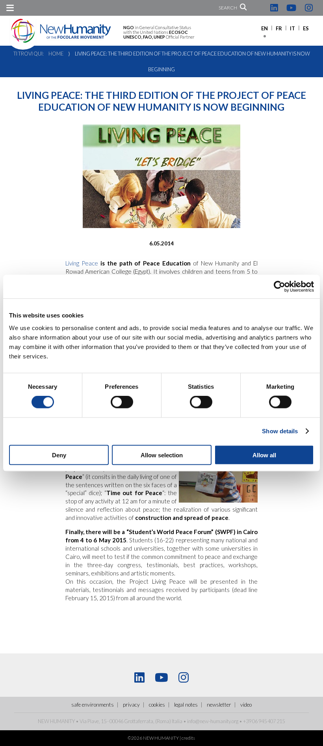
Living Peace (81, 263)
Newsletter (219, 704)
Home (55, 53)
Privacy (131, 704)
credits (188, 737)
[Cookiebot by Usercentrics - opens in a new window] (279, 287)
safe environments (92, 704)
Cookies (157, 704)
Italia (177, 721)
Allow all (264, 454)
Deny (59, 454)
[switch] (122, 402)
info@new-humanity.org (212, 721)
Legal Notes (186, 704)
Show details (280, 431)
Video (246, 704)
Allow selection (162, 454)
